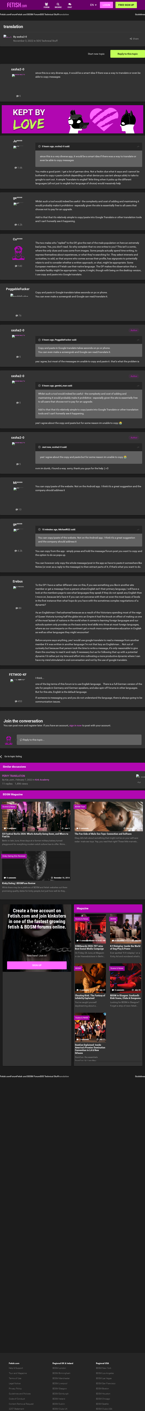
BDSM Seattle (102, 1404)
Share (135, 38)
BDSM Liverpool (60, 1383)
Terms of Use (15, 1378)
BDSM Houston (103, 1393)
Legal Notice (15, 1383)
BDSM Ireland (59, 1399)
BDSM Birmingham (61, 1373)
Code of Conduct (17, 1399)
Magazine (22, 1373)
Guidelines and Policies (20, 1393)
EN (92, 5)
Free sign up (126, 5)
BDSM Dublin (59, 1404)
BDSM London (59, 1368)
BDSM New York (103, 1368)
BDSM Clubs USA (104, 1409)
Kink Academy (42, 779)
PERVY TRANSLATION (13, 775)
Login (106, 5)
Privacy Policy (15, 1388)
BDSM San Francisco (105, 1383)
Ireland (70, 1363)
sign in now (75, 725)
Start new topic (96, 53)
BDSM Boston (102, 1388)
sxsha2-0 (22, 36)
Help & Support (16, 1368)
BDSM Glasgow (60, 1388)
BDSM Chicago (103, 1399)
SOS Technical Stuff (47, 40)
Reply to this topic (128, 53)
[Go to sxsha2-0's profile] (7, 39)
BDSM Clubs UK (60, 1409)
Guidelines (140, 14)
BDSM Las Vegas (104, 1378)
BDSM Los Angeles (105, 1373)
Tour (11, 1373)
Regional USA (102, 1363)
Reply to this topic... (33, 739)
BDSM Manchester (61, 1378)
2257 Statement (16, 1409)
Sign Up (37, 965)
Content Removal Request (21, 1404)
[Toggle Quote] (39, 146)
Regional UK (58, 1363)
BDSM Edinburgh (61, 1393)
